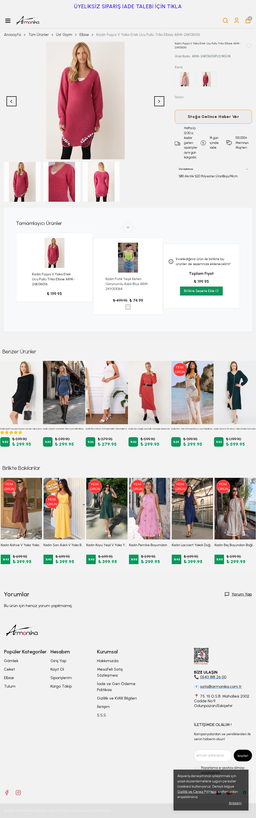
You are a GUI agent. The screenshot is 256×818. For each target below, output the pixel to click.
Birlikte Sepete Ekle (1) (201, 291)
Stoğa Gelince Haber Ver (213, 116)
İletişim (103, 706)
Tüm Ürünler (38, 34)
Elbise (84, 34)
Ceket (9, 669)
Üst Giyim (64, 34)
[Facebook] (7, 792)
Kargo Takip (61, 686)
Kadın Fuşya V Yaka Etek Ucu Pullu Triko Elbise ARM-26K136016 (53, 279)
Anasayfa (12, 34)
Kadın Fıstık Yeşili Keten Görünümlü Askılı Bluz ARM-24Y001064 (127, 284)
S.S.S (101, 715)
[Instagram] (18, 792)
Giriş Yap (58, 660)
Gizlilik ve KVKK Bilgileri (117, 698)
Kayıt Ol (57, 669)
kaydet (243, 756)
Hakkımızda (107, 660)
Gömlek (11, 660)
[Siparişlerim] (237, 20)
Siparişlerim (61, 677)
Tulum (10, 686)
